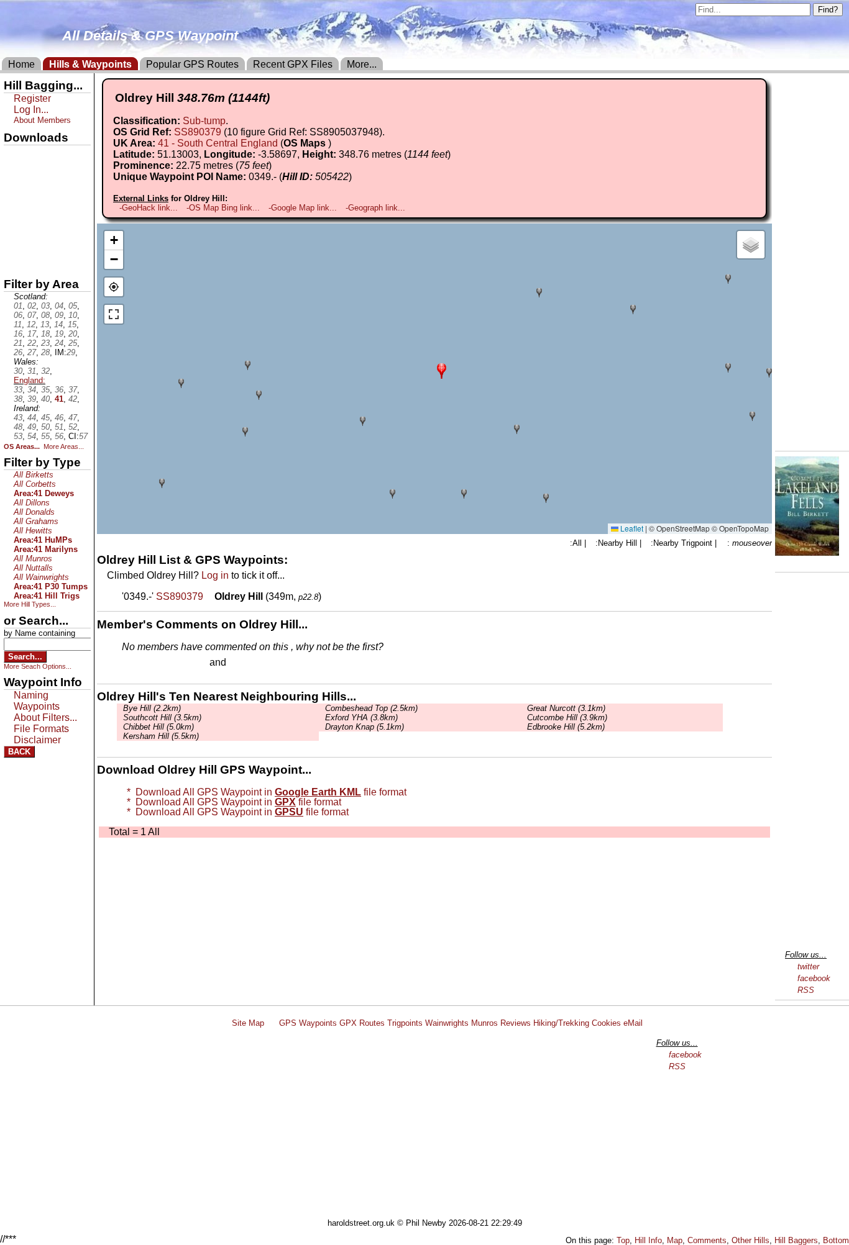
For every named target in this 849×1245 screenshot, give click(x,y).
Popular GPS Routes (192, 64)
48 (18, 427)
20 (72, 333)
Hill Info (648, 1240)
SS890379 (197, 132)
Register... (152, 663)
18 (45, 333)
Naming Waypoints (37, 701)
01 (18, 305)
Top (623, 1240)
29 (71, 352)
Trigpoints (405, 1023)
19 (59, 333)
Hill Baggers (796, 1240)
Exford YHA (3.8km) (361, 717)
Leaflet (630, 528)
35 (45, 389)
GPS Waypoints (308, 1023)
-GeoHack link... (148, 207)
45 (45, 417)
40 (45, 399)
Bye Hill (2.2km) (152, 708)
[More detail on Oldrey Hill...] (210, 596)
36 (59, 389)
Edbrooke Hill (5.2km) (566, 726)
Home (21, 64)
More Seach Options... (37, 666)
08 (45, 315)
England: (29, 380)
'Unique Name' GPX (44, 176)
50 (45, 427)
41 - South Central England (218, 143)
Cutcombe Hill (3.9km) (567, 717)
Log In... (254, 663)
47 (72, 417)
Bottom (836, 1240)
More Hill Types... (30, 604)
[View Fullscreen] (113, 314)
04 (59, 305)
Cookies (606, 1023)
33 (18, 389)
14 (58, 324)
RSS (805, 990)
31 (31, 371)
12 (31, 324)
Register (32, 98)
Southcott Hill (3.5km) (162, 717)
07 (31, 315)
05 (72, 305)
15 (72, 324)
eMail (633, 1023)
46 (59, 417)
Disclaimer (37, 740)
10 (72, 315)
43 (18, 417)
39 (31, 399)
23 (45, 343)
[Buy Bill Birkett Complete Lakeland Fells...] (807, 552)
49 (31, 427)
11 (18, 324)
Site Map (248, 1023)
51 (59, 427)
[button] (441, 370)
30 (18, 371)
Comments (707, 1240)
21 (18, 343)
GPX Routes (362, 1023)
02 (31, 305)
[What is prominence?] (277, 165)
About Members (42, 120)
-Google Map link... (302, 207)
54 (31, 436)
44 (31, 417)
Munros (484, 1023)
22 (31, 343)
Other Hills (750, 1240)
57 (83, 436)
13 (44, 324)
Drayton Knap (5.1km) (364, 726)
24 (59, 343)
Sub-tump (204, 120)
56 (59, 436)
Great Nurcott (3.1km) (566, 708)
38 (18, 399)
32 (45, 371)
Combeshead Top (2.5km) (371, 708)
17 (31, 333)
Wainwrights (447, 1023)
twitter (808, 966)
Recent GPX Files (293, 64)
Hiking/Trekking (561, 1023)
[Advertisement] (430, 1125)
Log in (215, 575)
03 (45, 305)
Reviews (515, 1023)
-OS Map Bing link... (223, 207)
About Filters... (45, 717)
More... (362, 64)
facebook (813, 978)
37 (72, 389)
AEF (14, 240)
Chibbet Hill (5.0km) (158, 726)
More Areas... (64, 446)
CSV (14, 261)
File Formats (41, 728)
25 (72, 343)
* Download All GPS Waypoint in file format (264, 792)
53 (18, 436)
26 (18, 352)
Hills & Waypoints (90, 64)
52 (72, 427)
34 (31, 389)
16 (18, 333)
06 (18, 315)
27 (31, 352)
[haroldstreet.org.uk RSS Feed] (272, 1023)
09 (59, 315)
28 (45, 352)
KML (14, 219)
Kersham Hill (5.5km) (161, 736)
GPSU (17, 198)
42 (72, 399)
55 (45, 436)
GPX (14, 156)
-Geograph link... (375, 207)
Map (674, 1240)
